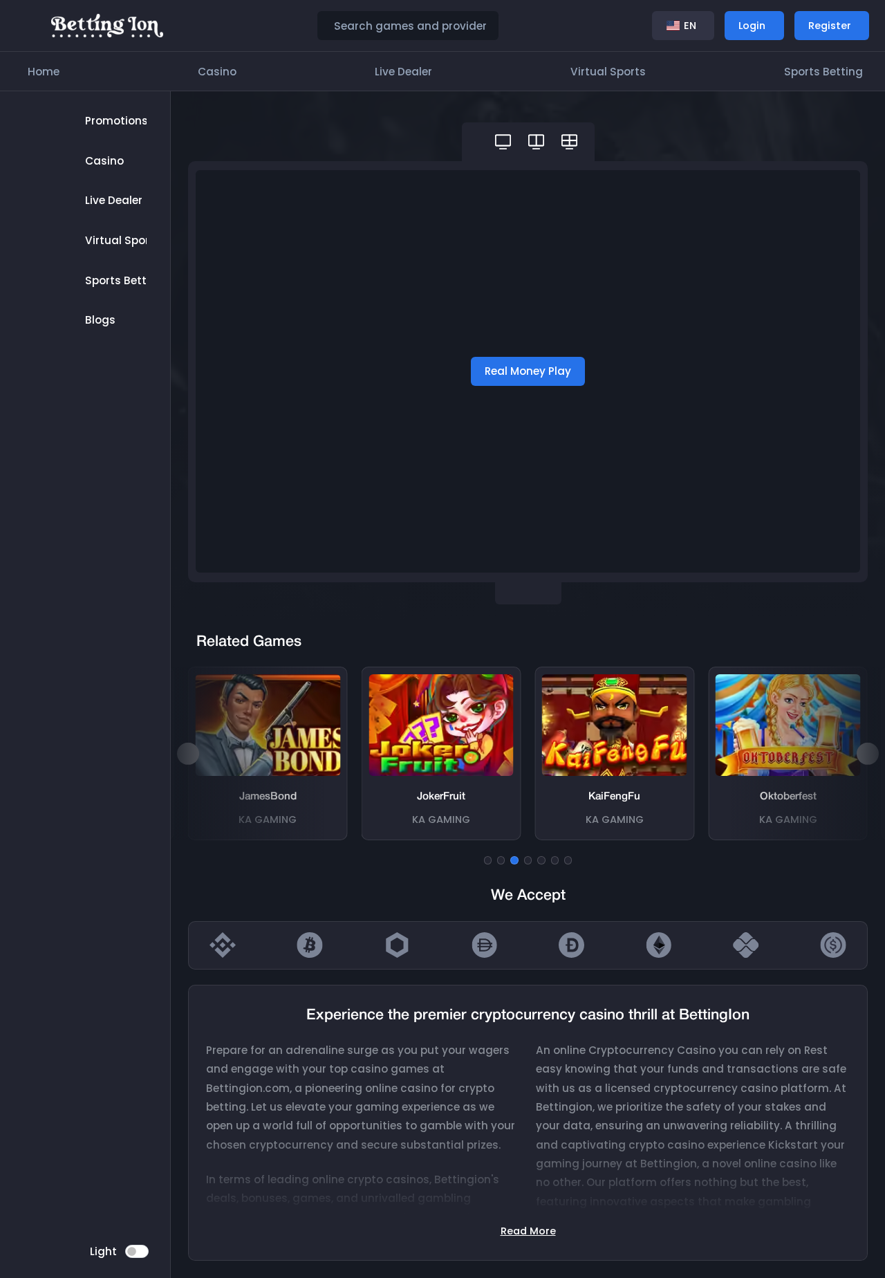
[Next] (868, 754)
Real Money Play (528, 371)
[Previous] (188, 754)
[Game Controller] (503, 141)
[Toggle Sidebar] (29, 25)
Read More (528, 1231)
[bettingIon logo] (107, 25)
